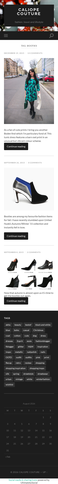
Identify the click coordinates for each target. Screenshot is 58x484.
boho (16, 330)
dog (35, 335)
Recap (9, 363)
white (29, 379)
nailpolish (32, 352)
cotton (17, 335)
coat (8, 335)
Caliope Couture (29, 11)
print (46, 357)
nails (43, 352)
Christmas (38, 330)
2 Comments (34, 252)
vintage (19, 379)
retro (18, 363)
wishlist (9, 384)
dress (43, 335)
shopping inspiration (16, 368)
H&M (30, 346)
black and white (42, 324)
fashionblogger (43, 341)
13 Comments (35, 53)
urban (8, 379)
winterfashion (43, 379)
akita (8, 324)
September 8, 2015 (14, 252)
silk (7, 373)
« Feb (7, 456)
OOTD (9, 357)
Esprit (20, 341)
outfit (18, 357)
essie (29, 341)
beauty (18, 324)
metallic (19, 352)
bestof (28, 324)
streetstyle (28, 373)
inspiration (42, 346)
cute (27, 335)
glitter (21, 346)
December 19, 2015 (14, 53)
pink (38, 357)
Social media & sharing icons (23, 479)
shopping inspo (37, 368)
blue (8, 330)
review (28, 363)
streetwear (43, 373)
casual (26, 330)
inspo (8, 352)
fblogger (10, 346)
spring (16, 373)
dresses (9, 341)
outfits (29, 357)
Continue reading (16, 146)
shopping (40, 363)
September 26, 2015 (14, 162)
